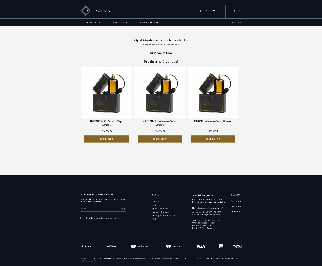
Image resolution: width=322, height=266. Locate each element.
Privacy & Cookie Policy (163, 215)
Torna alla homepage (161, 53)
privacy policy (113, 218)
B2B (154, 219)
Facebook (236, 201)
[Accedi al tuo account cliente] (207, 11)
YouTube (235, 211)
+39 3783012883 (213, 220)
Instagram (236, 206)
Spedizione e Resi (160, 208)
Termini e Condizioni (161, 212)
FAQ (154, 205)
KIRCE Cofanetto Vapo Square (213, 121)
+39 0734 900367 (212, 212)
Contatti (156, 201)
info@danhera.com (211, 215)
